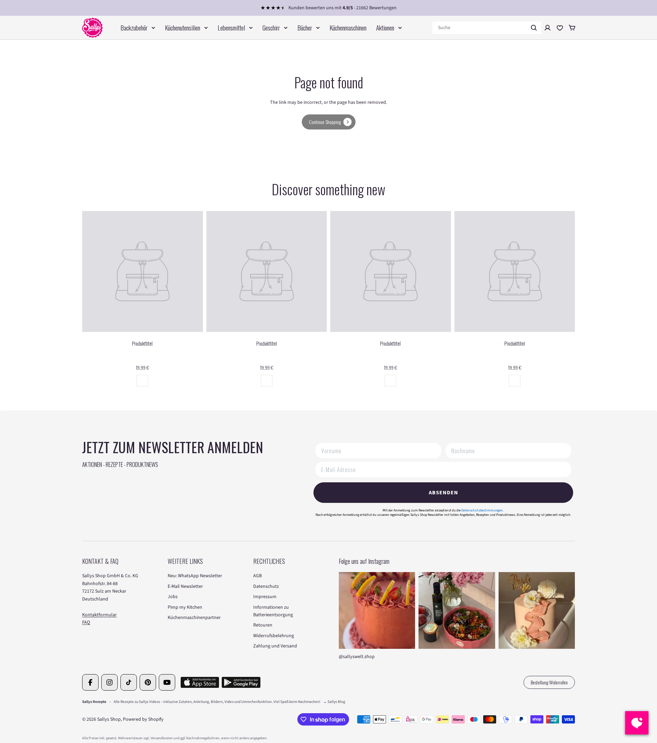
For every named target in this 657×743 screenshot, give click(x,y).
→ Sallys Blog (334, 701)
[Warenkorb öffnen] (572, 28)
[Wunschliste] (560, 28)
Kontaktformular (99, 614)
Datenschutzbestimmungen (482, 510)
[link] (329, 121)
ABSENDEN (443, 492)
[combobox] (487, 28)
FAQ (86, 622)
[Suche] (533, 28)
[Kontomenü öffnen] (547, 28)
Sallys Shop (109, 719)
